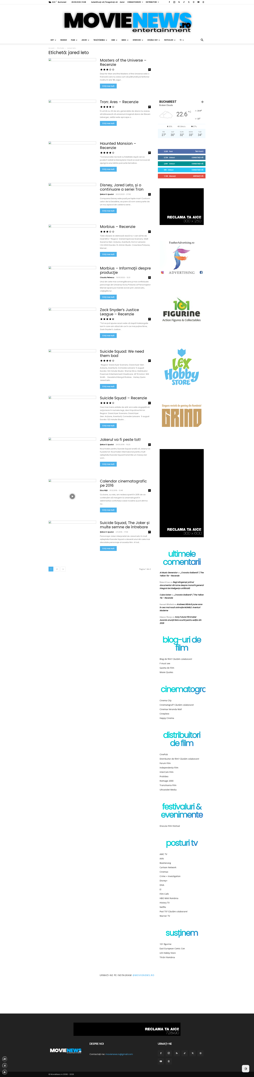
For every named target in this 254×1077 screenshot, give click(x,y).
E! (160, 889)
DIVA (162, 885)
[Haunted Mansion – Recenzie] (72, 158)
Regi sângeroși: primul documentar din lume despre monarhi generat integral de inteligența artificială (182, 585)
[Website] (193, 2)
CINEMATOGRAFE (134, 2)
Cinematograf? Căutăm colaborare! (177, 704)
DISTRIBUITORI (151, 2)
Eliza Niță (103, 490)
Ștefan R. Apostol (107, 194)
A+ (5, 1059)
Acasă (51, 48)
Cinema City (165, 700)
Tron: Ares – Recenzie (119, 101)
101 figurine (165, 944)
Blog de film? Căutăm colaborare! (176, 659)
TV (181, 40)
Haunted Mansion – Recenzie (118, 145)
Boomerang (165, 863)
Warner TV (165, 915)
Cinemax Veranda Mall (171, 709)
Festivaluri (168, 40)
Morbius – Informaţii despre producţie (125, 270)
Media (124, 40)
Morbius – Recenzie (117, 226)
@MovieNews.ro (143, 975)
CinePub (164, 754)
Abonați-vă (198, 176)
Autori (122, 2)
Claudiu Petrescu (107, 277)
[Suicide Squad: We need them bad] (72, 366)
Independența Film (169, 767)
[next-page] (63, 569)
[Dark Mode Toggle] (246, 1069)
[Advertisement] (182, 72)
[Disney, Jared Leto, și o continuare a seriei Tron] (72, 200)
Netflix (163, 907)
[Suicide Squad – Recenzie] (72, 413)
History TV (164, 902)
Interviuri (137, 40)
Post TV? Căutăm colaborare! (174, 911)
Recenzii (63, 40)
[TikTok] (184, 2)
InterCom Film (166, 772)
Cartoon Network (168, 867)
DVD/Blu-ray (152, 40)
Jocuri (84, 40)
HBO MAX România (169, 898)
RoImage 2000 (166, 780)
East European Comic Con (172, 948)
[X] (189, 2)
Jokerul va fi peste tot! (120, 439)
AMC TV (163, 854)
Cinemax (164, 871)
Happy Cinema (167, 718)
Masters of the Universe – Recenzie (123, 62)
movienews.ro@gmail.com (119, 1054)
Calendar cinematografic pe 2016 (123, 483)
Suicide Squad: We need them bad (122, 353)
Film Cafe (164, 893)
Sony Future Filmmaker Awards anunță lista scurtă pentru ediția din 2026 (180, 620)
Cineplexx (164, 713)
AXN (162, 858)
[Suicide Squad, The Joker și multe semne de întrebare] (72, 538)
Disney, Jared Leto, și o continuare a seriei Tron (121, 187)
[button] (201, 40)
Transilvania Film (168, 785)
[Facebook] (169, 2)
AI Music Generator (168, 572)
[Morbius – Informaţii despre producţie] (72, 283)
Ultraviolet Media (168, 789)
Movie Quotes (166, 672)
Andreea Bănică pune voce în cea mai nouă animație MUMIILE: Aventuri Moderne (181, 607)
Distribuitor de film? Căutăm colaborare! (179, 758)
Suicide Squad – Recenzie (123, 398)
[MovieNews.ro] (127, 20)
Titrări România (167, 957)
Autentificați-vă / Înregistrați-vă (104, 2)
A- (5, 1072)
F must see (165, 663)
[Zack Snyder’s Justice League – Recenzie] (72, 325)
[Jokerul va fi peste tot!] (72, 454)
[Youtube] (198, 2)
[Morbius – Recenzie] (72, 242)
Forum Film (165, 763)
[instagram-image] (16, 998)
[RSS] (179, 2)
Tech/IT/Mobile (99, 40)
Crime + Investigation (170, 876)
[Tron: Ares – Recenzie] (72, 117)
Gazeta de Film (167, 667)
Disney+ (163, 880)
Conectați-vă (197, 157)
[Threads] (203, 2)
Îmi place (199, 151)
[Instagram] (174, 2)
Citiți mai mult (108, 86)
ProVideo (164, 776)
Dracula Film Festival (170, 826)
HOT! (52, 40)
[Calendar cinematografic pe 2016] (72, 496)
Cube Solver (165, 594)
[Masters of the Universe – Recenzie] (72, 75)
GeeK (113, 40)
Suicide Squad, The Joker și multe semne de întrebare (124, 525)
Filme (73, 40)
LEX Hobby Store (168, 953)
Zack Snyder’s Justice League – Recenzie (119, 312)
